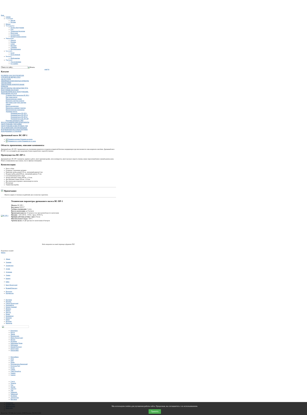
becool (12, 53)
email (45, 69)
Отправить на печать (26, 139)
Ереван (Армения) (11, 307)
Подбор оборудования (17, 27)
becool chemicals (15, 54)
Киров (8, 319)
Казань (8, 314)
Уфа (12, 390)
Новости (13, 40)
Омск (12, 359)
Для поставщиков (16, 62)
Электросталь (15, 397)
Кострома (9, 321)
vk (48, 69)
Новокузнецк (15, 348)
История (13, 22)
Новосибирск (15, 357)
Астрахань (9, 272)
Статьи (13, 44)
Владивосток (10, 293)
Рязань (13, 368)
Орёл (12, 360)
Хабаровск (14, 392)
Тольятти (13, 383)
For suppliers (14, 63)
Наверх (3, 252)
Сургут (13, 381)
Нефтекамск (14, 345)
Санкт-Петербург (16, 371)
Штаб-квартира (15, 58)
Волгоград (9, 291)
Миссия (13, 20)
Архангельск (9, 265)
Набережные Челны (16, 343)
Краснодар (9, 323)
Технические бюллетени (18, 31)
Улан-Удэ (13, 388)
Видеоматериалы (16, 49)
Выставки (13, 45)
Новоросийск (15, 350)
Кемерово (9, 318)
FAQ (12, 29)
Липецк (13, 334)
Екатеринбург (10, 305)
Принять (155, 411)
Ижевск (8, 310)
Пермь (13, 362)
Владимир (9, 300)
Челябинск (14, 396)
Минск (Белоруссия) (17, 338)
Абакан (8, 259)
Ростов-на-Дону (15, 366)
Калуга (13, 332)
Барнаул (8, 278)
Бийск (7, 282)
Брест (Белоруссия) (11, 285)
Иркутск (8, 312)
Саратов (13, 375)
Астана (8, 269)
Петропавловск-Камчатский (19, 364)
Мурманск (14, 341)
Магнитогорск (15, 336)
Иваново (8, 309)
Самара (13, 369)
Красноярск (14, 330)
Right (2, 15)
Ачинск (8, 275)
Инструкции (14, 33)
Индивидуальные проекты (18, 36)
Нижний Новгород (16, 347)
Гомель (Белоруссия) (12, 303)
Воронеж (8, 301)
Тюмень (13, 387)
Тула (12, 385)
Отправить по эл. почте (29, 141)
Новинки (13, 42)
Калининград (10, 316)
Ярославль (14, 399)
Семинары (14, 47)
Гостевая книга (15, 35)
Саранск (13, 373)
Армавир (8, 262)
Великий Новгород (11, 288)
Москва (13, 339)
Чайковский (14, 394)
